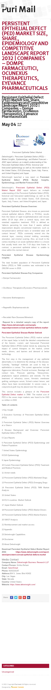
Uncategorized (8, 672)
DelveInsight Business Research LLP (33, 562)
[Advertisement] (25, 634)
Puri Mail (19, 9)
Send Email (13, 568)
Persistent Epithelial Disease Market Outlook (22, 333)
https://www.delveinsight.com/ (22, 584)
